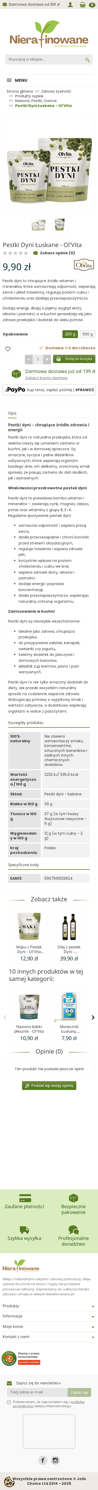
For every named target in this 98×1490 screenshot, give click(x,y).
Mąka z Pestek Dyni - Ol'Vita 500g (29, 951)
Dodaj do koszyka (78, 359)
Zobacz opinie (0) (57, 253)
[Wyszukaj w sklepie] (87, 59)
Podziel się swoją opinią (52, 1085)
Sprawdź (84, 389)
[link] (42, 1460)
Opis (12, 413)
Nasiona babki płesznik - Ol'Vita (29, 1029)
